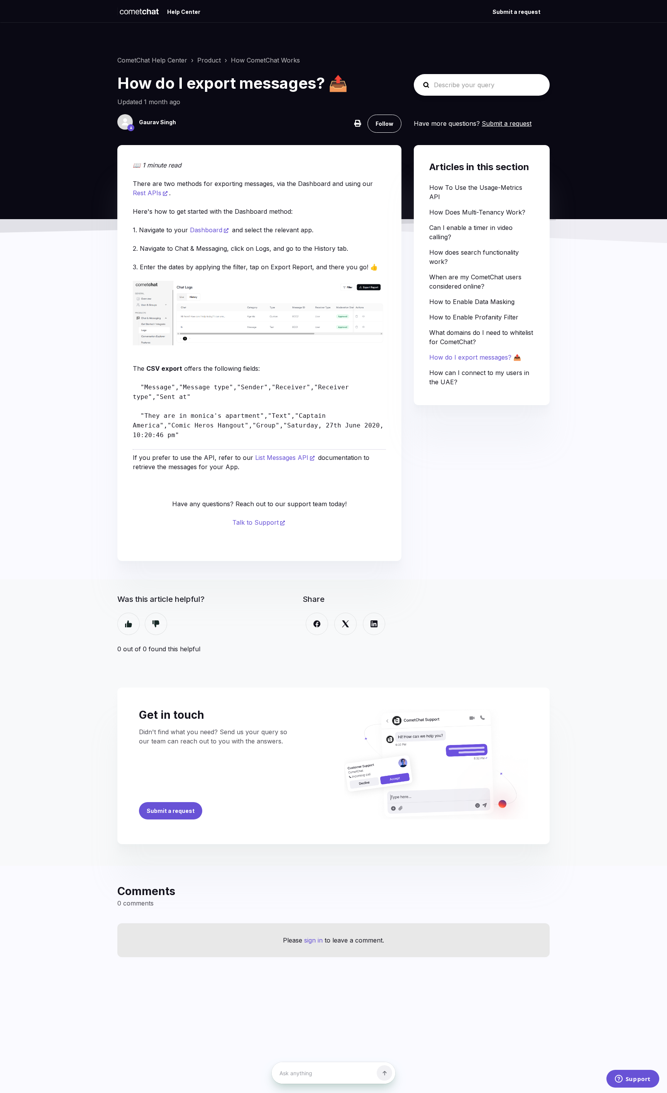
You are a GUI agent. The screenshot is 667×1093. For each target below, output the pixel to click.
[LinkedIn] (374, 624)
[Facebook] (317, 624)
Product (209, 60)
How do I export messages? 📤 (475, 357)
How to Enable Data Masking (472, 302)
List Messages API (281, 457)
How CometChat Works (265, 60)
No (156, 624)
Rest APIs (147, 193)
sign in (313, 940)
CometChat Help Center (152, 60)
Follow (384, 123)
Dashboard (206, 230)
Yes (128, 624)
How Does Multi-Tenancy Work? (477, 212)
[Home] (139, 12)
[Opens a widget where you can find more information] (632, 1079)
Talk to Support (255, 522)
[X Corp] (345, 624)
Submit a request (516, 11)
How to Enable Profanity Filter (473, 317)
